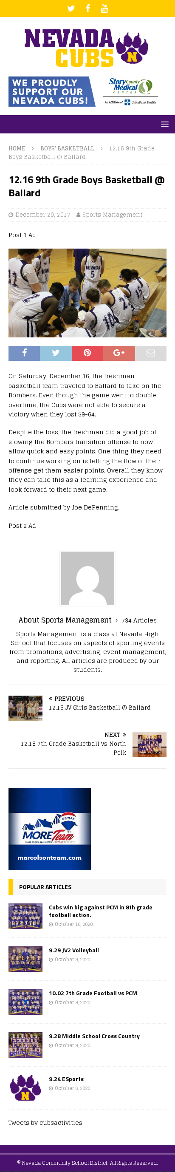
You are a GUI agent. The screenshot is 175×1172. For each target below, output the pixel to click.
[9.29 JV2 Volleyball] (25, 959)
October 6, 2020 (72, 1088)
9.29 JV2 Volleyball (74, 950)
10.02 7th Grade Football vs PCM (93, 992)
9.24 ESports (66, 1078)
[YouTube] (104, 8)
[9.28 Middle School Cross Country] (25, 1045)
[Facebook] (87, 8)
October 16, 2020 (74, 924)
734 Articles (139, 620)
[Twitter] (71, 8)
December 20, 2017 (43, 215)
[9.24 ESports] (25, 1088)
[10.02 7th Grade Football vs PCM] (25, 1002)
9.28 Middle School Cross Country (94, 1035)
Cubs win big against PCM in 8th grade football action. (100, 911)
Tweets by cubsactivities (45, 1122)
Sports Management (112, 215)
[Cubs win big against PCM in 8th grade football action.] (25, 916)
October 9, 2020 (72, 959)
